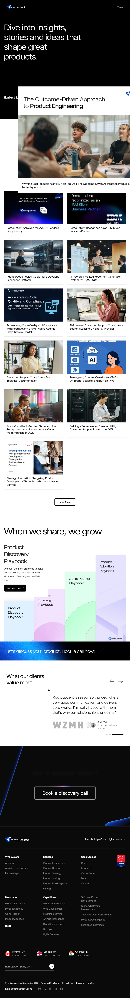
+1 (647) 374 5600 (20, 957)
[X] (56, 991)
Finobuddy (87, 870)
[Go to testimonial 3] (123, 736)
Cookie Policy (67, 985)
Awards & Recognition (17, 870)
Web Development (53, 910)
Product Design (51, 870)
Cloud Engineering (53, 925)
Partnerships (12, 875)
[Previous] (112, 681)
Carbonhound (88, 875)
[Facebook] (61, 991)
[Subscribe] (51, 968)
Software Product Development (90, 901)
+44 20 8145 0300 (52, 957)
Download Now (13, 587)
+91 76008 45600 (83, 957)
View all (47, 890)
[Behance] (45, 990)
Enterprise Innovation (92, 926)
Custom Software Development (90, 909)
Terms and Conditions (50, 985)
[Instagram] (50, 991)
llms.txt (91, 985)
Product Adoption (14, 920)
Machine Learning (52, 915)
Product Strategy (52, 875)
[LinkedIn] (39, 991)
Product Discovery (15, 905)
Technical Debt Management (96, 916)
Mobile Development (54, 905)
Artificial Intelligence (53, 920)
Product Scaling (51, 880)
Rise (83, 864)
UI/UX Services (51, 936)
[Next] (121, 681)
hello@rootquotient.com (18, 990)
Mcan (84, 880)
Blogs (8, 927)
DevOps (47, 931)
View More (65, 502)
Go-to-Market (12, 915)
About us (10, 864)
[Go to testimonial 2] (119, 736)
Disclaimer (80, 985)
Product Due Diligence (55, 885)
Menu (120, 7)
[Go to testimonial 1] (111, 736)
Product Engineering (54, 864)
